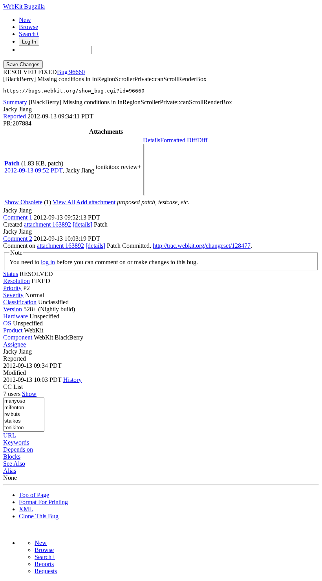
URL (9, 435)
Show (29, 393)
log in (48, 262)
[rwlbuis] (24, 414)
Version (12, 309)
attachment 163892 (47, 224)
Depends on (18, 449)
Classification (20, 302)
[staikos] (24, 421)
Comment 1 (17, 217)
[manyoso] (24, 401)
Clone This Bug (39, 516)
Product (12, 330)
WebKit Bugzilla (24, 6)
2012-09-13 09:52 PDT (33, 170)
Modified (14, 372)
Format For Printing (43, 502)
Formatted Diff (178, 140)
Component (17, 337)
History (72, 379)
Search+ (29, 34)
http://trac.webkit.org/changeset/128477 (202, 245)
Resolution (16, 281)
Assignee (14, 344)
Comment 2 (17, 238)
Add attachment (95, 202)
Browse (28, 27)
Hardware (15, 316)
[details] (82, 224)
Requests (46, 571)
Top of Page (34, 495)
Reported (14, 116)
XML (26, 509)
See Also (14, 463)
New (25, 19)
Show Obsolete (23, 202)
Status (10, 274)
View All (64, 202)
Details (151, 140)
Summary (15, 102)
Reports (44, 564)
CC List (13, 386)
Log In (29, 42)
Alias (9, 470)
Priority (12, 288)
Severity (13, 295)
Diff (202, 140)
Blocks (11, 456)
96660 (77, 72)
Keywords (16, 442)
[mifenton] (24, 408)
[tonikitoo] (24, 428)
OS (7, 323)
